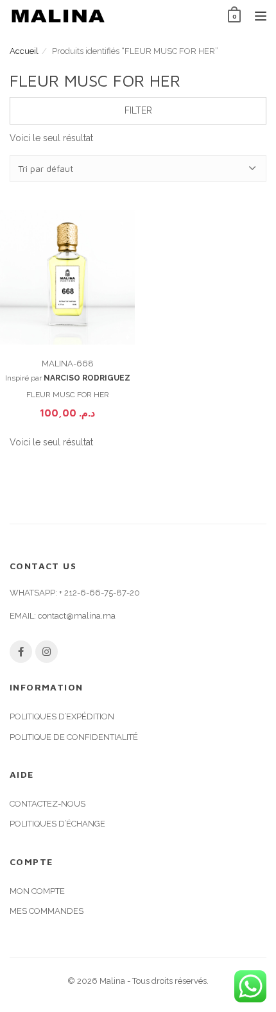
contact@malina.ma (77, 616)
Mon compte (37, 891)
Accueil (24, 51)
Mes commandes (46, 911)
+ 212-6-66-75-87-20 (99, 592)
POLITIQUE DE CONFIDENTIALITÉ (74, 737)
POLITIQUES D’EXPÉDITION (62, 716)
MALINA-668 (68, 363)
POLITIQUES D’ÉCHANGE (57, 823)
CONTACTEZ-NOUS (47, 804)
